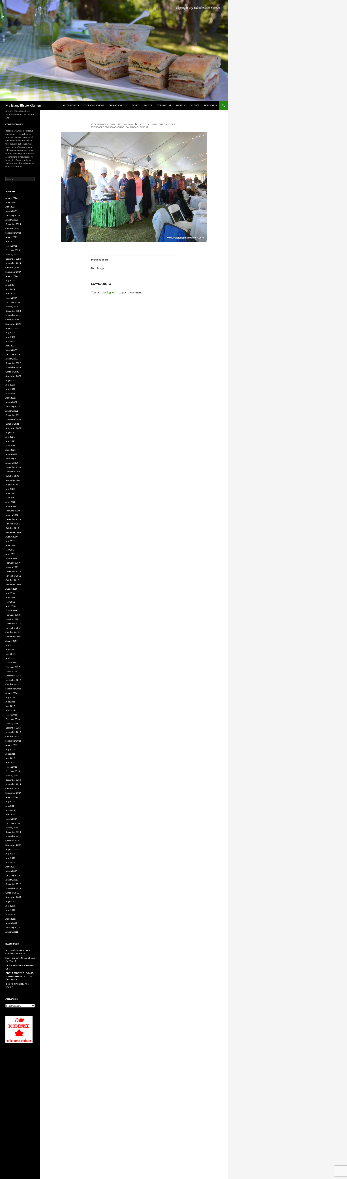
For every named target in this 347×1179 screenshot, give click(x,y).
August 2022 (11, 380)
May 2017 (10, 654)
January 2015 (11, 775)
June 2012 (10, 910)
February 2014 (12, 823)
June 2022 (10, 389)
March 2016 (11, 714)
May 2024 (10, 289)
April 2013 (10, 866)
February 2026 (12, 215)
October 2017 (12, 632)
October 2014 (12, 788)
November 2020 (13, 471)
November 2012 (13, 888)
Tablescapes (210, 105)
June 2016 (10, 701)
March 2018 (11, 610)
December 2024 (13, 258)
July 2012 (10, 905)
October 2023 (12, 319)
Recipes (148, 105)
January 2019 (11, 567)
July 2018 (10, 593)
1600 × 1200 (127, 124)
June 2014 (10, 806)
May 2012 (10, 914)
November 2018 (13, 575)
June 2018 (10, 597)
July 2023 (10, 332)
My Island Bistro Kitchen (23, 105)
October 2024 (12, 267)
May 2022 (10, 393)
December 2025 (13, 224)
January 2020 (11, 515)
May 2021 (10, 445)
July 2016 (10, 697)
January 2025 (11, 254)
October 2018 (12, 580)
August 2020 (11, 484)
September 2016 (13, 688)
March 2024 (11, 298)
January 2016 (11, 723)
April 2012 (10, 918)
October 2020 (12, 476)
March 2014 (11, 819)
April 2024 (10, 293)
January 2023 (11, 358)
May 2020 (10, 497)
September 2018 (13, 584)
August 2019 (11, 536)
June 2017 (10, 649)
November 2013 (13, 836)
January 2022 (11, 410)
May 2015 (10, 758)
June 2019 (10, 545)
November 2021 (13, 419)
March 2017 (11, 662)
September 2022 (13, 376)
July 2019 (10, 541)
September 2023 (13, 324)
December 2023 (13, 311)
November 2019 (13, 523)
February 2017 (12, 667)
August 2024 (11, 276)
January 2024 (11, 306)
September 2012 (13, 897)
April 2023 (10, 345)
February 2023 (12, 354)
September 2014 (13, 792)
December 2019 (13, 519)
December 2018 (13, 571)
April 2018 (10, 606)
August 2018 (11, 588)
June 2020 (10, 493)
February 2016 (12, 719)
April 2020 (10, 502)
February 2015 (12, 771)
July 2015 (10, 749)
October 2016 (12, 684)
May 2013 (10, 862)
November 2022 (13, 367)
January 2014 (11, 827)
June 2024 (10, 284)
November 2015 (13, 732)
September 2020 (13, 480)
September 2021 (13, 428)
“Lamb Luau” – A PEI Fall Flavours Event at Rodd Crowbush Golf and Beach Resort (133, 125)
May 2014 (10, 810)
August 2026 (11, 198)
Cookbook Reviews (93, 105)
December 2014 (13, 779)
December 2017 (13, 623)
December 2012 (13, 884)
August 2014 (11, 797)
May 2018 (10, 601)
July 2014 (10, 801)
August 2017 (11, 641)
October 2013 (12, 840)
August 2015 (11, 745)
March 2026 (11, 211)
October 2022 (12, 371)
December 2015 (13, 727)
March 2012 (11, 923)
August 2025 (11, 237)
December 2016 (13, 675)
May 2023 (10, 341)
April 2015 (10, 762)
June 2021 (10, 441)
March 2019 (11, 558)
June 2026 (10, 202)
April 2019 (10, 554)
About (179, 105)
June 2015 (10, 753)
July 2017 (10, 645)
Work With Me (164, 105)
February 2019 (12, 562)
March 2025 (11, 245)
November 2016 (13, 680)
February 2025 (12, 250)
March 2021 (11, 454)
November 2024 (13, 263)
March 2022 (11, 402)
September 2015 (13, 740)
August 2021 (11, 432)
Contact (194, 105)
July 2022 (10, 384)
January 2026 (11, 219)
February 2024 (12, 302)
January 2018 (11, 619)
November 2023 (13, 315)
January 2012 (11, 931)
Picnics (135, 105)
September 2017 (13, 636)
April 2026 (10, 206)
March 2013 (11, 871)
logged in (112, 292)
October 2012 (12, 892)
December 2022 (13, 363)
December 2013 (13, 832)
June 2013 (10, 858)
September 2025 (13, 232)
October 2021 (12, 423)
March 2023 (11, 350)
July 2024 (10, 280)
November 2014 (13, 784)
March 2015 (11, 766)
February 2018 (12, 614)
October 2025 (12, 228)
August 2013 (11, 849)
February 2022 (12, 406)
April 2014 (10, 814)
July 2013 (10, 853)
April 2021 (10, 449)
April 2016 (10, 710)
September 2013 (13, 845)
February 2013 (12, 875)
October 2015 (12, 736)
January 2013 (11, 879)
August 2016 (11, 693)
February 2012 (12, 927)
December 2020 (13, 467)
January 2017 (11, 671)
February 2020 (12, 510)
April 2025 (10, 241)
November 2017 (13, 627)
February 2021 (12, 458)
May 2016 (10, 706)
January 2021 (11, 463)
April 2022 (10, 397)
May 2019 (10, 549)
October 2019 (12, 528)
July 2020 (10, 489)
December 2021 (13, 415)
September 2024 (13, 271)
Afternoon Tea (71, 105)
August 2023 (11, 328)
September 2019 (13, 532)
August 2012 (11, 901)
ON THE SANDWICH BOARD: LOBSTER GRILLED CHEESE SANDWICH (19, 976)
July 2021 (10, 436)
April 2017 (10, 658)
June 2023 (10, 337)
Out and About (116, 105)
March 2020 (11, 506)
